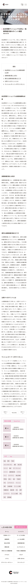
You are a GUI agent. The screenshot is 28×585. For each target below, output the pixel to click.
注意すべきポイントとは (11, 81)
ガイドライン (11, 475)
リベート (5, 472)
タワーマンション (17, 468)
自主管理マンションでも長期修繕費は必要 (15, 71)
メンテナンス (6, 493)
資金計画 (12, 490)
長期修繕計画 (12, 472)
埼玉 (20, 493)
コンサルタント (10, 482)
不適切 (12, 461)
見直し (9, 479)
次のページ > (23, 412)
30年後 (5, 479)
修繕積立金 (6, 490)
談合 (14, 479)
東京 (5, 486)
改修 (5, 497)
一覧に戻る (14, 412)
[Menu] (25, 4)
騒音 (10, 468)
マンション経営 (14, 493)
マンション (18, 482)
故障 (20, 490)
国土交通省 (18, 475)
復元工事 (19, 464)
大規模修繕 (9, 486)
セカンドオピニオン (8, 464)
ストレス (5, 468)
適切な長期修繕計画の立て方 (13, 78)
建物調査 (9, 497)
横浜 (15, 464)
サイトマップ (21, 562)
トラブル (19, 472)
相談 (5, 461)
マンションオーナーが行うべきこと (15, 84)
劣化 (17, 490)
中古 (5, 482)
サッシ (5, 475)
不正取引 (19, 479)
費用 (8, 461)
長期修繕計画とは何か (11, 75)
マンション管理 (17, 486)
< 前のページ (5, 412)
